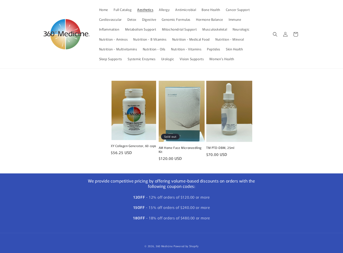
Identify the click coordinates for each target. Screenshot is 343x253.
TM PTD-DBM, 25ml (220, 148)
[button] (275, 34)
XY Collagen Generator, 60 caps (133, 146)
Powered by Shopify (186, 246)
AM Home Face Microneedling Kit (180, 150)
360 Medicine (165, 246)
